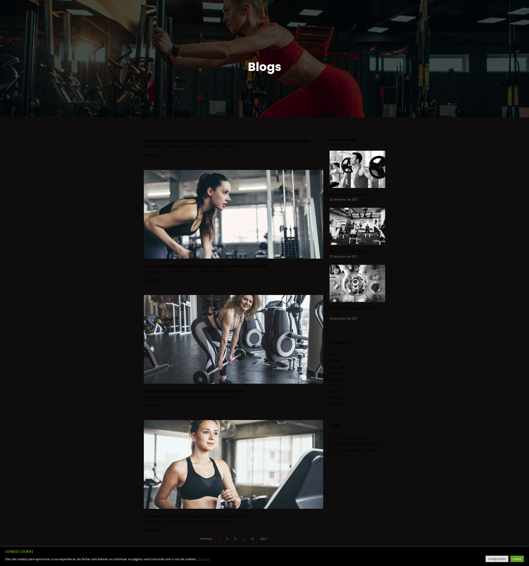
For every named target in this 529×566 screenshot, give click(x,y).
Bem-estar (337, 367)
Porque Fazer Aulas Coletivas (350, 252)
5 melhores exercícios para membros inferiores (194, 391)
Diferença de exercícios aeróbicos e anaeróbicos (196, 516)
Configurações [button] (497, 559)
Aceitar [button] (517, 559)
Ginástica (336, 373)
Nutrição (336, 404)
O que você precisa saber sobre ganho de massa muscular (205, 266)
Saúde (334, 354)
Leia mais (203, 559)
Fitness (335, 361)
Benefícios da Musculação (349, 194)
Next (264, 539)
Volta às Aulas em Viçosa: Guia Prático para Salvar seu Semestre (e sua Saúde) (227, 141)
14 (252, 539)
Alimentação (339, 379)
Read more (152, 155)
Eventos (335, 385)
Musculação (338, 398)
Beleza (334, 392)
